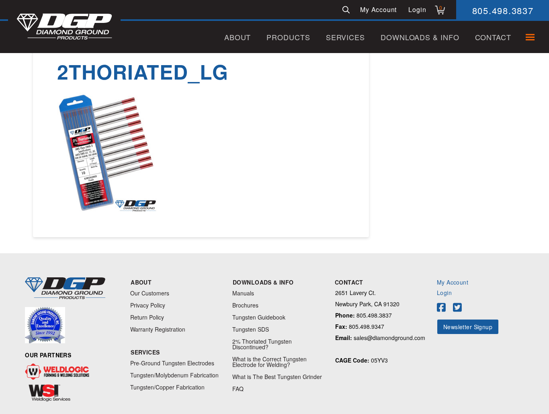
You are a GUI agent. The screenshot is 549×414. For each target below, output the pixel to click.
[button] (346, 9)
